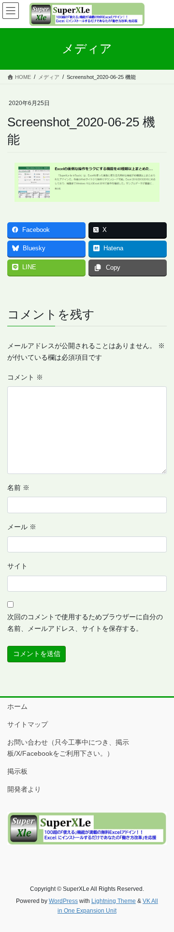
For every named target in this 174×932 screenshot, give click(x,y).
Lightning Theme (113, 901)
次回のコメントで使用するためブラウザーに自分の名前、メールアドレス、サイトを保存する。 (85, 622)
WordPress (63, 901)
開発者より (24, 789)
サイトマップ (27, 724)
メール (21, 527)
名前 (18, 487)
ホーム (17, 706)
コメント (25, 377)
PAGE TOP (160, 895)
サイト (17, 566)
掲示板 (17, 771)
